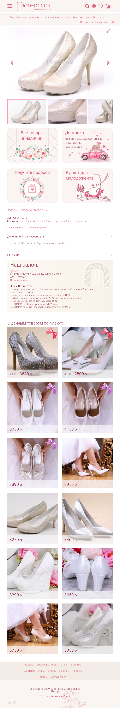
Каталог (29, 664)
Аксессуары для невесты (50, 17)
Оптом (43, 677)
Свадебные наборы (47, 664)
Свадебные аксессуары (22, 17)
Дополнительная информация (25, 236)
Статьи (41, 670)
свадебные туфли (49, 221)
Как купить (75, 664)
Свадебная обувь (75, 17)
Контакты (77, 670)
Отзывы (52, 670)
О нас (64, 664)
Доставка (29, 670)
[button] (109, 30)
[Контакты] (95, 6)
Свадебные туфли (95, 17)
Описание (13, 255)
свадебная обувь (28, 221)
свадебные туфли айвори (73, 221)
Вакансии (64, 670)
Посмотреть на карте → (22, 280)
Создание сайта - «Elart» (55, 696)
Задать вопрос (58, 677)
